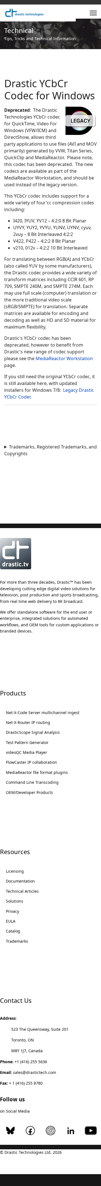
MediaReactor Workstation (64, 358)
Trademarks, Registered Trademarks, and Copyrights (50, 450)
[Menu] (93, 13)
